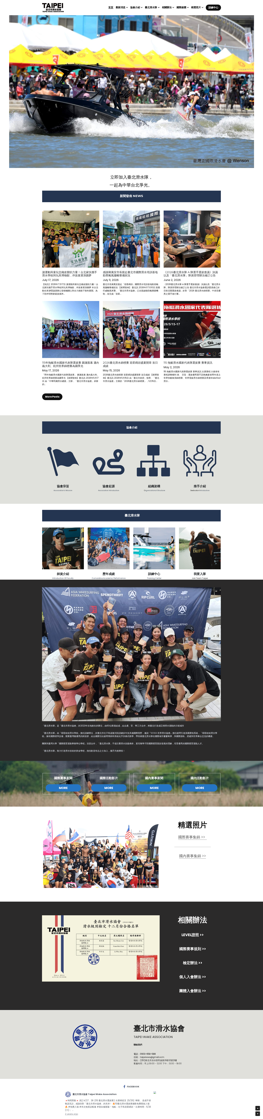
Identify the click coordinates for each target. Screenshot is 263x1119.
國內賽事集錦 (190, 855)
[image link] (53, 7)
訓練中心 (213, 7)
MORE (63, 788)
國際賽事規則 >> (192, 948)
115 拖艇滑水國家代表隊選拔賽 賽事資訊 (188, 362)
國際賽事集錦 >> (192, 837)
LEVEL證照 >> (193, 934)
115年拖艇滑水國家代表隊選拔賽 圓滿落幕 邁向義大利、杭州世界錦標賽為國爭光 (70, 364)
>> (203, 855)
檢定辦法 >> (192, 962)
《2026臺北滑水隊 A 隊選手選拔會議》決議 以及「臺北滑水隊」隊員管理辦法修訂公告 (191, 274)
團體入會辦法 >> (192, 990)
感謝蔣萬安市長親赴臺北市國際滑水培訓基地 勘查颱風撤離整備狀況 (130, 274)
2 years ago (71, 1114)
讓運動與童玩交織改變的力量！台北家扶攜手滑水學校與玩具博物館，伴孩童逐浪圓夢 (69, 274)
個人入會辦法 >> (192, 976)
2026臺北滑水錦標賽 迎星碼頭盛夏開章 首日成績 (130, 364)
